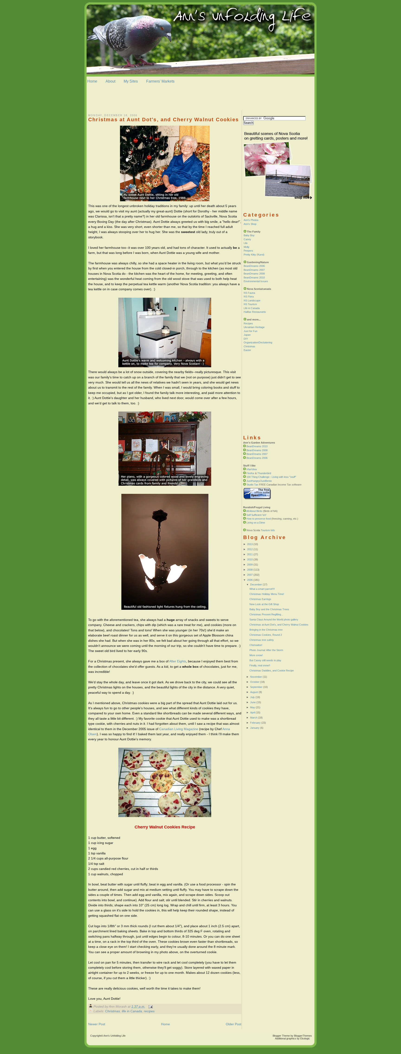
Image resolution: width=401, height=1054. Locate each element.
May (252, 707)
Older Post (233, 1024)
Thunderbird (264, 473)
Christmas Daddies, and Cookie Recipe (271, 670)
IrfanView (251, 469)
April (252, 712)
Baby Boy (249, 235)
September (256, 687)
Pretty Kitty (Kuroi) (254, 254)
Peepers (248, 250)
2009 (250, 564)
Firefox (250, 473)
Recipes (248, 323)
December (256, 584)
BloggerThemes (302, 1035)
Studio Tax (252, 484)
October (254, 681)
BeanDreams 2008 (254, 273)
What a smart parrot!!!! (262, 589)
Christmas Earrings (260, 599)
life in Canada (132, 1011)
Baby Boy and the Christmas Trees (269, 609)
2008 (250, 569)
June (253, 702)
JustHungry (253, 480)
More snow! (256, 655)
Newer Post (96, 1024)
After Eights (177, 661)
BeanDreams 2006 (254, 266)
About (110, 81)
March (253, 717)
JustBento (266, 480)
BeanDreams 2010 (254, 277)
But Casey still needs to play (265, 660)
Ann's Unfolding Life (114, 1035)
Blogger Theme (281, 1035)
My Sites (131, 81)
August (254, 692)
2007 (250, 574)
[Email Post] (149, 1006)
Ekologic (305, 1038)
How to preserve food (258, 518)
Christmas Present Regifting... (266, 614)
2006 (250, 579)
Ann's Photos (251, 220)
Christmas (112, 1011)
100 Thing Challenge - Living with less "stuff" (271, 477)
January (254, 727)
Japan (247, 334)
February (255, 722)
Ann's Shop (250, 224)
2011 (250, 554)
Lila (245, 243)
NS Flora (249, 296)
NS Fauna (249, 292)
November (256, 676)
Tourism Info (268, 530)
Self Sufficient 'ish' (256, 515)
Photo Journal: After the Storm (266, 650)
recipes (149, 1011)
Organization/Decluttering (258, 342)
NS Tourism (250, 304)
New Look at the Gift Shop (264, 604)
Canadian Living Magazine (178, 729)
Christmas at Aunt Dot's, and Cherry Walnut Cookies (163, 119)
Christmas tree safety (261, 640)
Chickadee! (255, 645)
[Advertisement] (200, 99)
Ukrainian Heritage (254, 327)
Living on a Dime (255, 522)
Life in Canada (252, 308)
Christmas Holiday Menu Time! (266, 594)
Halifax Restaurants (255, 311)
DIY (246, 338)
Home (92, 81)
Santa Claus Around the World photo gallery (273, 619)
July (252, 697)
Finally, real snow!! (259, 665)
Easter (247, 350)
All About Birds (254, 511)
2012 (250, 549)
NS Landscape (252, 300)
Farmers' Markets (160, 81)
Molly (246, 247)
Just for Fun (250, 331)
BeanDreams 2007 (254, 269)
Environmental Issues (256, 281)
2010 (250, 559)
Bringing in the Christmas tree (266, 629)
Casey (247, 239)
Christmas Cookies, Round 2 (265, 634)
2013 (250, 544)
